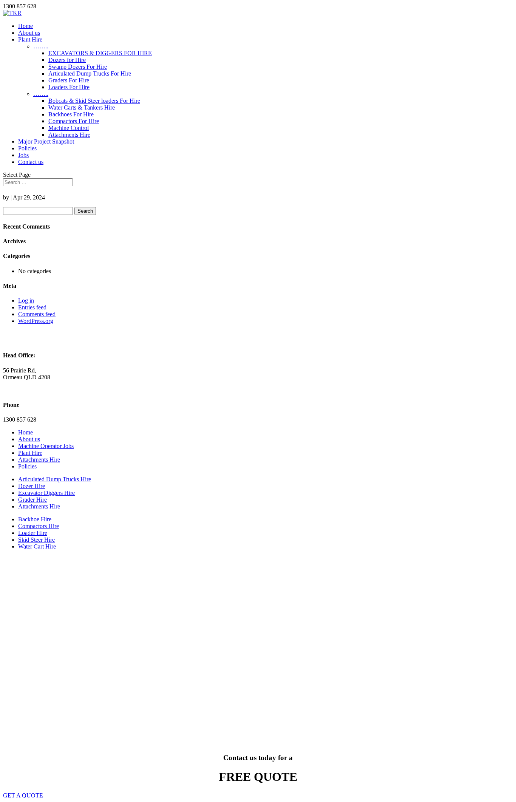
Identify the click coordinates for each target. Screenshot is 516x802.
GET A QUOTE (23, 795)
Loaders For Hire (69, 87)
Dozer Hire (31, 486)
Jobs (23, 155)
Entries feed (32, 307)
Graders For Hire (68, 80)
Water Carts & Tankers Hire (81, 107)
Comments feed (37, 314)
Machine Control (68, 128)
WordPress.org (35, 321)
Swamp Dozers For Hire (77, 66)
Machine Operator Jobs (46, 446)
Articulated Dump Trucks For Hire (89, 73)
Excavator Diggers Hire (46, 493)
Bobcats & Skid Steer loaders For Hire (94, 100)
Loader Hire (32, 533)
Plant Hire (30, 39)
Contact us (30, 162)
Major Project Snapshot (46, 141)
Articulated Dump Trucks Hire (54, 479)
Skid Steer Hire (36, 539)
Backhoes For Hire (71, 114)
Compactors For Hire (73, 121)
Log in (26, 300)
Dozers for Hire (67, 60)
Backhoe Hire (34, 519)
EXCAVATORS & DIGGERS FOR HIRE (100, 53)
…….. (40, 46)
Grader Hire (32, 499)
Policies (27, 148)
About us (29, 32)
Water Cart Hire (37, 546)
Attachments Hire (69, 134)
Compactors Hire (38, 526)
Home (25, 26)
